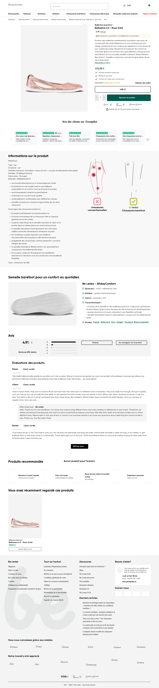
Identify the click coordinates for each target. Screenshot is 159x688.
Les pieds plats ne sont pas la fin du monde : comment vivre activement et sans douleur (99, 626)
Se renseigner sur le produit (130, 343)
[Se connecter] (142, 6)
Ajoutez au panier (127, 98)
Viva (113, 322)
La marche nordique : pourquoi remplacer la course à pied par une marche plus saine (99, 613)
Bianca (137, 322)
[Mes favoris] (137, 6)
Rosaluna (129, 322)
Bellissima (105, 322)
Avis (11, 335)
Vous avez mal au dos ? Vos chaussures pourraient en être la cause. (97, 620)
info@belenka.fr (129, 582)
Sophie (96, 322)
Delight (120, 322)
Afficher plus (78, 446)
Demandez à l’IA (102, 63)
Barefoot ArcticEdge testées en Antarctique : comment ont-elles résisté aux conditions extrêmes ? (98, 605)
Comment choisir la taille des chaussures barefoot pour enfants (97, 633)
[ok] (104, 6)
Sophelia (145, 322)
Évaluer (96, 343)
